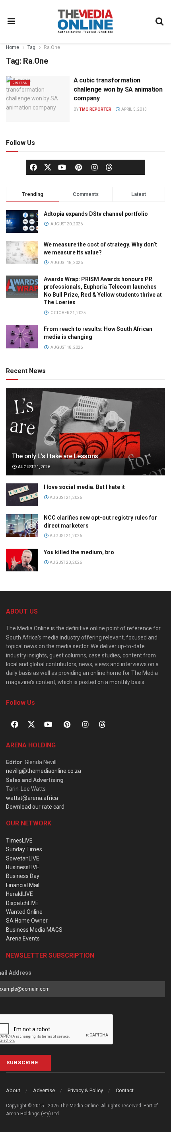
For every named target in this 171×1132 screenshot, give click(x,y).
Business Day (22, 876)
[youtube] (62, 167)
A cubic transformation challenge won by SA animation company (118, 89)
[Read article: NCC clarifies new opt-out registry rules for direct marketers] (22, 525)
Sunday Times (24, 849)
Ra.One (52, 47)
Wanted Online (24, 912)
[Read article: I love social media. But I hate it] (22, 494)
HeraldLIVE (19, 894)
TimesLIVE (19, 840)
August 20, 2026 (65, 562)
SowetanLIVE (22, 858)
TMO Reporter (95, 109)
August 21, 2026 (33, 467)
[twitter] (47, 167)
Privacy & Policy (85, 1090)
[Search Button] (159, 21)
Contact (125, 1090)
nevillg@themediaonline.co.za (43, 771)
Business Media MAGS (34, 930)
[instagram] (94, 167)
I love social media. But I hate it (84, 487)
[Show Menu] (11, 21)
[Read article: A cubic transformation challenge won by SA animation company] (38, 98)
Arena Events (23, 938)
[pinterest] (78, 167)
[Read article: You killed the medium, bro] (22, 560)
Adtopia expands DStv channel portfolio (96, 214)
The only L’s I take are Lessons (55, 456)
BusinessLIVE (22, 867)
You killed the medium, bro (79, 552)
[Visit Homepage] (85, 21)
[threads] (109, 167)
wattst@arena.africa (32, 798)
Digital (19, 82)
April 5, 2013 (133, 109)
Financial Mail (22, 885)
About (13, 1090)
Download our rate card (35, 807)
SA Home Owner (27, 920)
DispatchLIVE (22, 903)
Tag (31, 47)
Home (12, 47)
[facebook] (33, 167)
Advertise (44, 1090)
